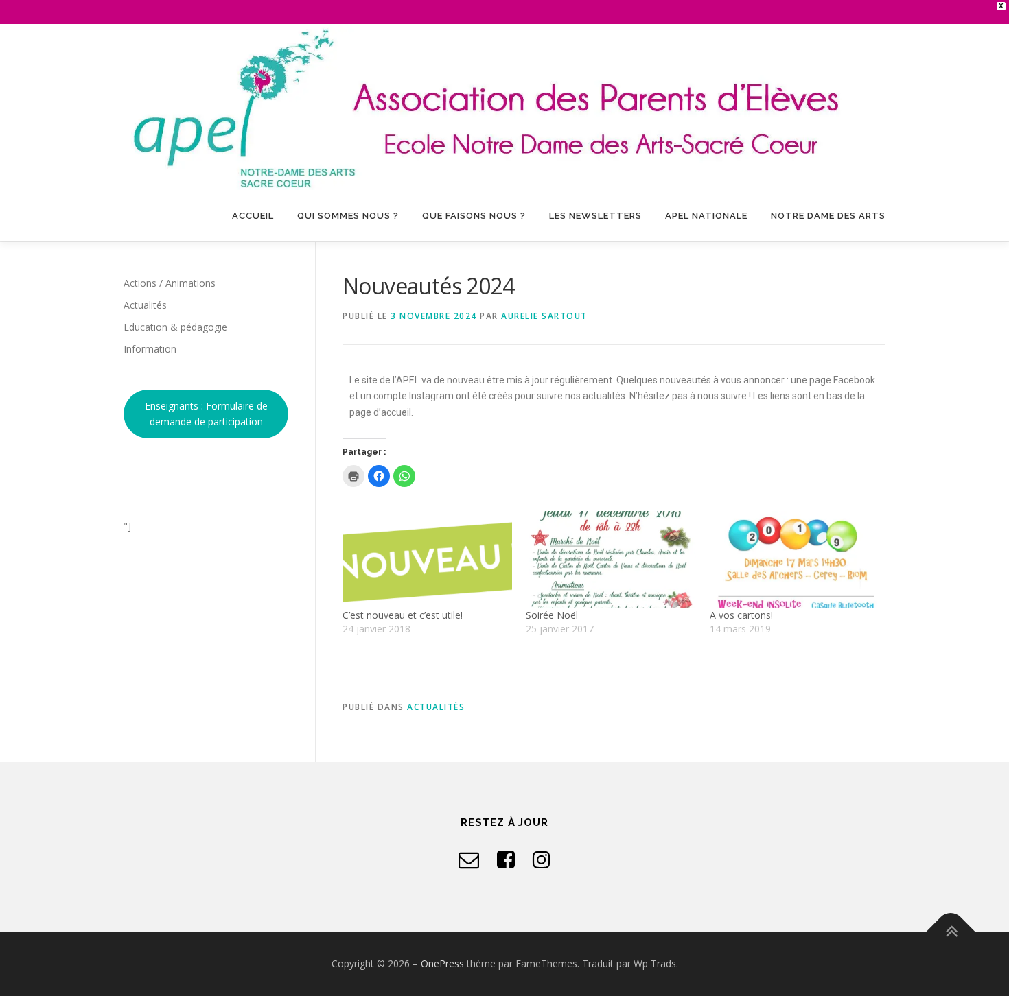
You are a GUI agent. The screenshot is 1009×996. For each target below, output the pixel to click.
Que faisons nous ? (474, 216)
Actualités (436, 707)
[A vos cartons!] (794, 559)
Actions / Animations (170, 282)
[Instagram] (541, 859)
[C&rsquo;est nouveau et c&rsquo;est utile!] (427, 559)
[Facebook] (506, 859)
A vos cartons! (741, 614)
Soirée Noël (552, 614)
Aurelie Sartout (544, 316)
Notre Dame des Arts (828, 216)
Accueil (253, 216)
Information (150, 348)
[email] (469, 859)
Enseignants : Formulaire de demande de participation (206, 414)
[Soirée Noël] (610, 559)
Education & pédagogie (175, 326)
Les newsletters (595, 216)
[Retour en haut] (951, 932)
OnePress (442, 963)
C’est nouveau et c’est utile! (403, 614)
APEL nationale (706, 216)
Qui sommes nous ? (348, 216)
